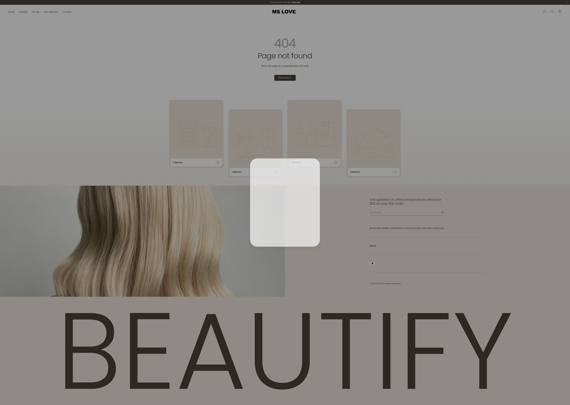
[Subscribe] (305, 201)
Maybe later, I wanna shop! (285, 215)
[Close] (315, 163)
